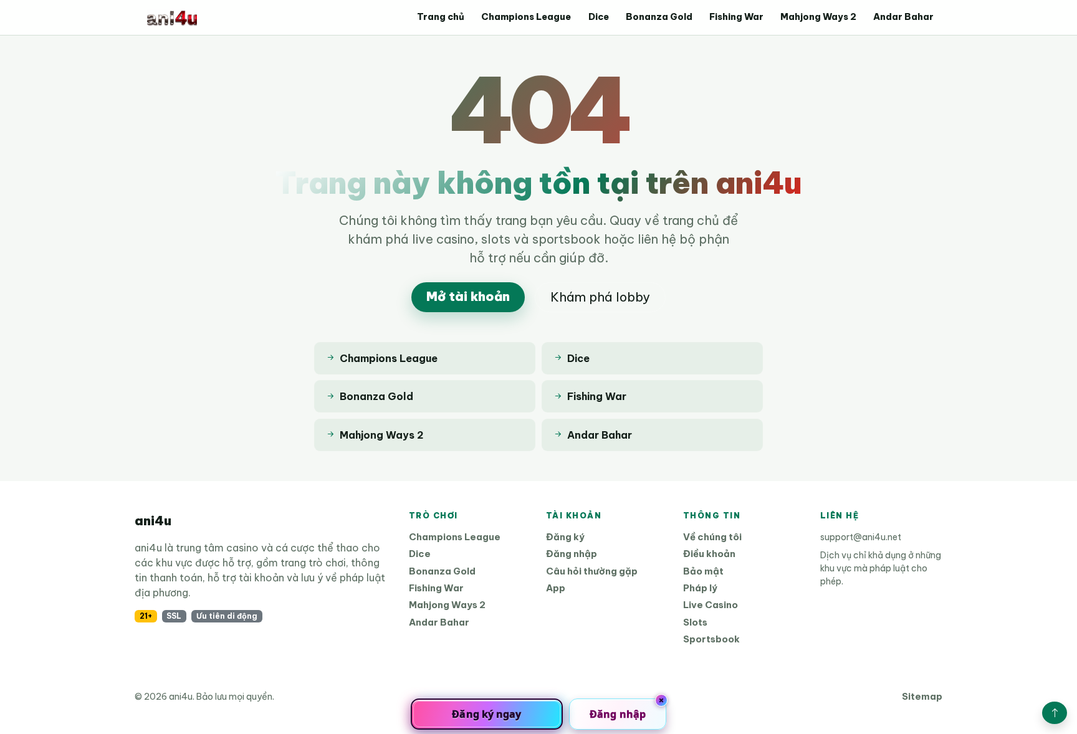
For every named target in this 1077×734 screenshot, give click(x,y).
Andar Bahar (903, 16)
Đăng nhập (571, 554)
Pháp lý (700, 588)
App (555, 588)
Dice (598, 16)
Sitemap (922, 696)
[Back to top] (1054, 713)
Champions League (526, 16)
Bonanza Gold (659, 16)
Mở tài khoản (468, 296)
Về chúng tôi (712, 537)
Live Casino (710, 605)
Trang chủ (440, 16)
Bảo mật (703, 571)
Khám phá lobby (600, 297)
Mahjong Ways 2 (818, 16)
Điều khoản (709, 554)
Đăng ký (565, 537)
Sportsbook (711, 639)
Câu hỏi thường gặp (592, 571)
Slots (695, 622)
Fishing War (736, 16)
